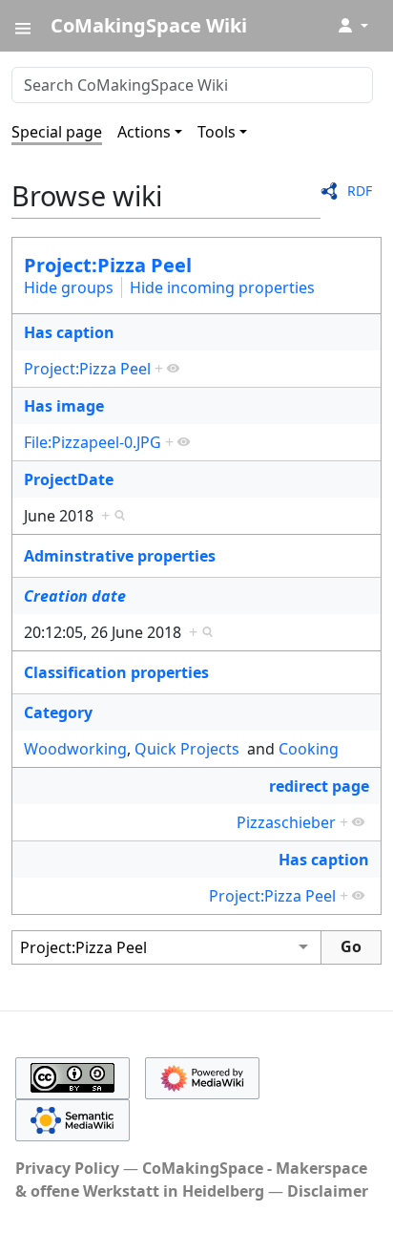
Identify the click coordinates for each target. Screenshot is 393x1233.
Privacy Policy (67, 1168)
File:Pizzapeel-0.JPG (92, 442)
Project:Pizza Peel (108, 265)
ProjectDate (69, 479)
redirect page (319, 786)
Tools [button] (216, 131)
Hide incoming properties (222, 287)
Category (58, 712)
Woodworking (75, 748)
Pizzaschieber (286, 822)
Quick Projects (186, 748)
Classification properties (116, 672)
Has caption (69, 332)
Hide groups (69, 287)
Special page (56, 131)
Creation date (75, 595)
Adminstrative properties (120, 555)
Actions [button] (144, 131)
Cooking (309, 748)
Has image (64, 405)
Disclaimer (327, 1190)
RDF (359, 190)
